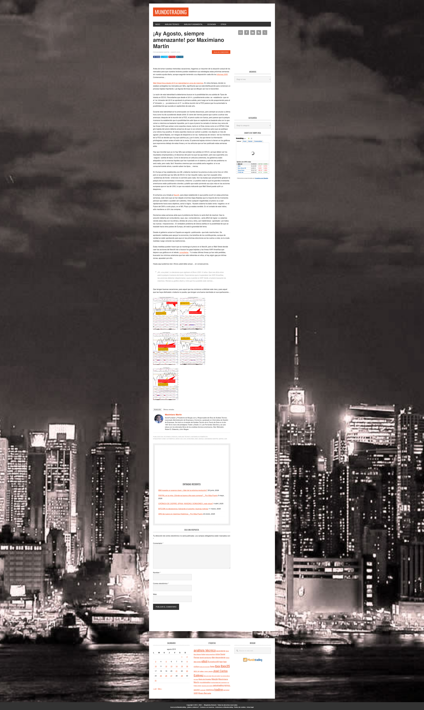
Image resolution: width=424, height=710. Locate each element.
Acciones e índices (171, 437)
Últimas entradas (168, 409)
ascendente (220, 650)
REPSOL (227, 685)
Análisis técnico (184, 437)
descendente (220, 657)
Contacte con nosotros (207, 707)
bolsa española (210, 654)
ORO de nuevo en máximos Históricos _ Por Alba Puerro (180, 514)
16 (187, 666)
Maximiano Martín (211, 439)
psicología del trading (207, 685)
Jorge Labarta (208, 671)
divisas (227, 657)
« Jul (154, 688)
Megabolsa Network (210, 705)
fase (221, 661)
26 (166, 676)
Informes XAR (222, 74)
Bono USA (179, 439)
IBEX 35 (196, 671)
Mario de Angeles (205, 679)
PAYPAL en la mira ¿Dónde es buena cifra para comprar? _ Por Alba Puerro (188, 495)
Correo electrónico (161, 583)
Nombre (156, 572)
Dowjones (190, 439)
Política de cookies (240, 707)
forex (212, 666)
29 (182, 676)
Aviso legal (250, 707)
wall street (226, 690)
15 (182, 666)
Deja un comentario (221, 52)
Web (155, 594)
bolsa (203, 654)
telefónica (210, 689)
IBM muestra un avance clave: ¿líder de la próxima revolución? (182, 490)
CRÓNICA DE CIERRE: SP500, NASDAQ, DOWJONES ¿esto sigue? (185, 503)
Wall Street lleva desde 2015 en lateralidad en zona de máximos (178, 83)
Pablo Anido (197, 685)
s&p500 (221, 439)
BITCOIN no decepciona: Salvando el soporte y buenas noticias (183, 508)
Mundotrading (171, 12)
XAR (225, 439)
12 (166, 666)
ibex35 (225, 666)
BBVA (227, 651)
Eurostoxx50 (213, 661)
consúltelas (183, 252)
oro (228, 682)
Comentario (158, 543)
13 (171, 666)
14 (176, 666)
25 (161, 676)
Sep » (160, 688)
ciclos (217, 654)
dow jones (197, 661)
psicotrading (218, 685)
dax (184, 439)
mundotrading (205, 682)
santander (203, 690)
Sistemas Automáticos (199, 437)
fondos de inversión (204, 666)
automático (171, 439)
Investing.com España (261, 178)
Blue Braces (197, 654)
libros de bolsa (207, 676)
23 (187, 671)
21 (176, 671)
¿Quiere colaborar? (193, 707)
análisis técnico (205, 650)
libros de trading (216, 676)
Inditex (202, 671)
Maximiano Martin (173, 414)
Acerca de (157, 409)
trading (218, 689)
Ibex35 (176, 195)
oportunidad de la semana (219, 682)
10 (156, 666)
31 (156, 680)
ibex (196, 439)
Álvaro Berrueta (204, 693)
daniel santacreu (205, 657)
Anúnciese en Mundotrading (224, 707)
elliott (204, 661)
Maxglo (201, 439)
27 (171, 676)
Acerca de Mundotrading (178, 707)
